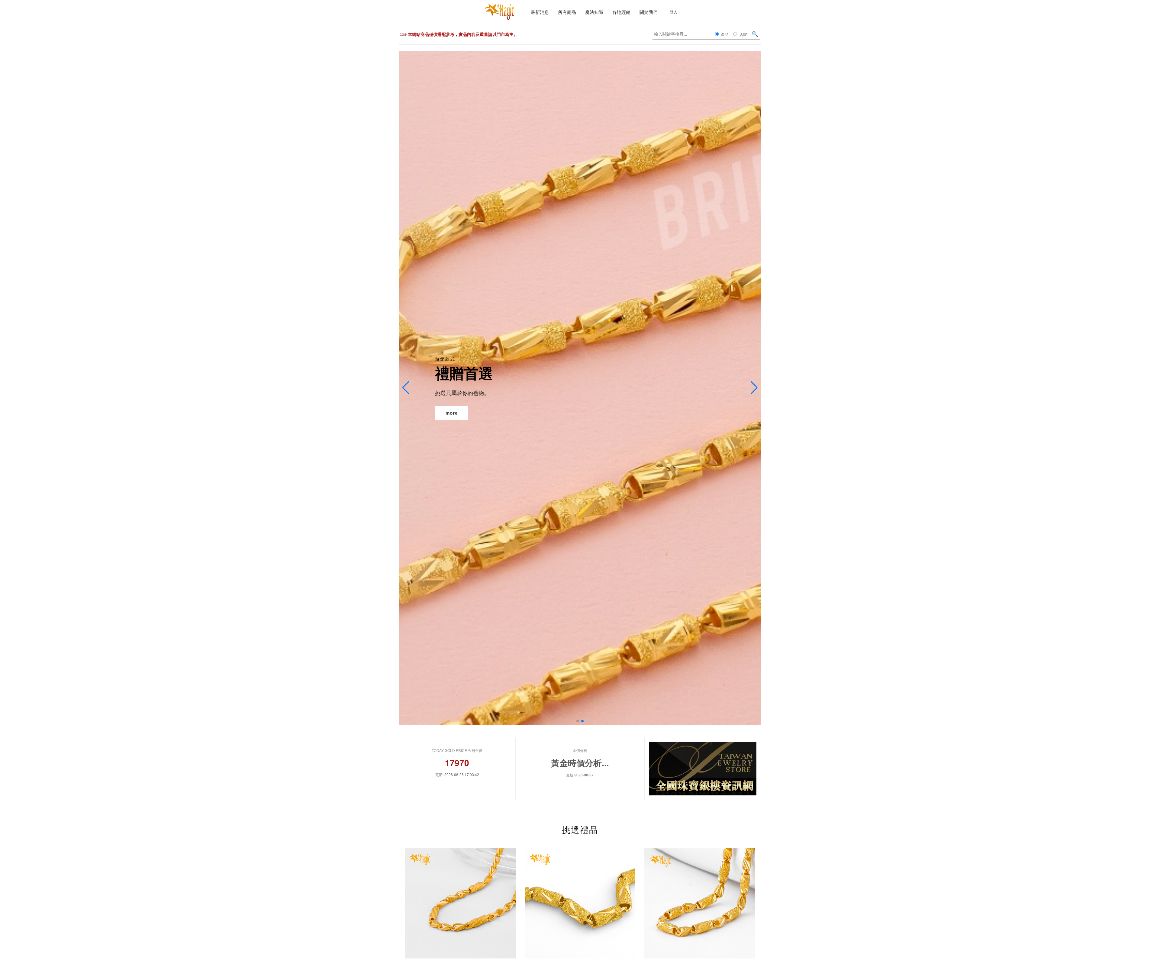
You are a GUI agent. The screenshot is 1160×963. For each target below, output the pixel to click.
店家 (742, 34)
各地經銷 (621, 12)
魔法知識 (594, 12)
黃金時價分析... (580, 762)
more (452, 412)
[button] (577, 721)
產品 (724, 34)
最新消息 (540, 12)
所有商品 (567, 12)
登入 (674, 12)
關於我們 (649, 12)
